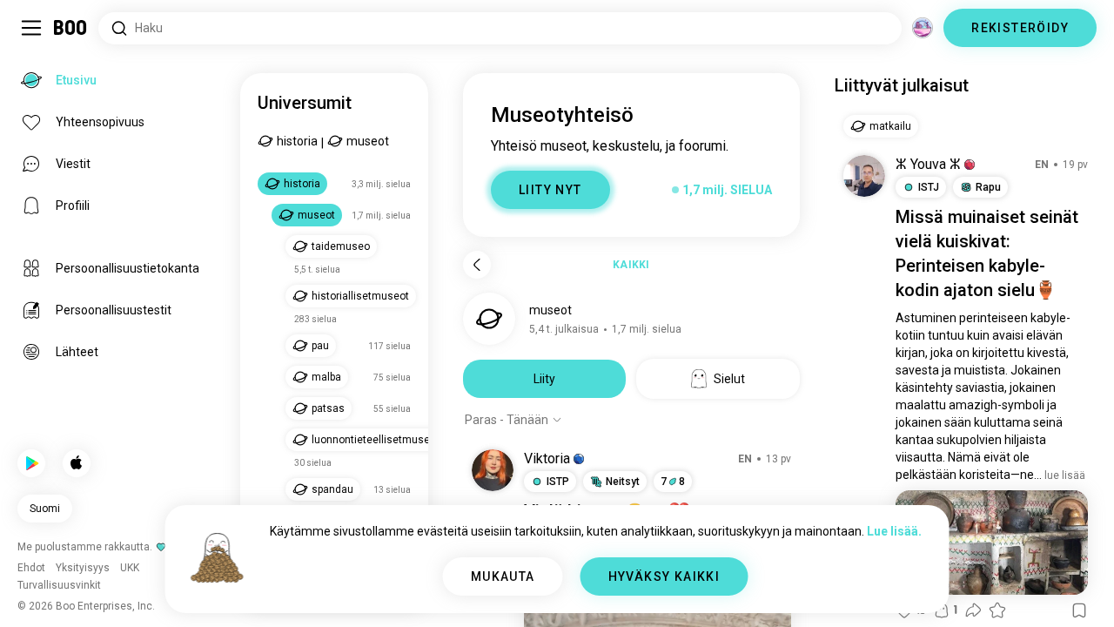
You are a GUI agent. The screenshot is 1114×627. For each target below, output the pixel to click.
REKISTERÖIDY (1020, 28)
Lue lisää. (894, 531)
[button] (579, 459)
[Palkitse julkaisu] (997, 610)
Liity (544, 379)
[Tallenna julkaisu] (1079, 610)
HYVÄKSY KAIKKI (664, 576)
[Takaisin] (477, 265)
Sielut (729, 379)
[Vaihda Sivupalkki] (31, 28)
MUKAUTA (503, 576)
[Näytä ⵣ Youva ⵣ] (864, 176)
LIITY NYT (550, 190)
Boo (71, 28)
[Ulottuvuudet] (922, 27)
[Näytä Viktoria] (492, 470)
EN (745, 459)
